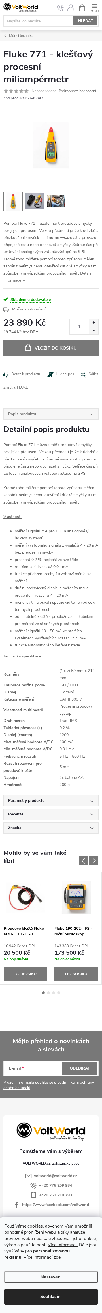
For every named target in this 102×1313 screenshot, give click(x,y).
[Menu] (94, 7)
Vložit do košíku (56, 348)
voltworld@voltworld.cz (55, 1176)
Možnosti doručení (29, 309)
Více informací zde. (43, 1257)
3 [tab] (53, 992)
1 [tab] (43, 992)
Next (93, 860)
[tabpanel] (25, 928)
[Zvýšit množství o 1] (93, 323)
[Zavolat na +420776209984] (60, 8)
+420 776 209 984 (55, 1185)
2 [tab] (48, 992)
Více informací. (63, 1245)
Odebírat (80, 1068)
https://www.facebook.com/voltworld (55, 1204)
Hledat (85, 20)
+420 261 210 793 (55, 1195)
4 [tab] (58, 992)
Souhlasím (51, 1296)
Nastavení (51, 1277)
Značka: (15, 387)
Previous (83, 860)
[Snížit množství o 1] (93, 330)
